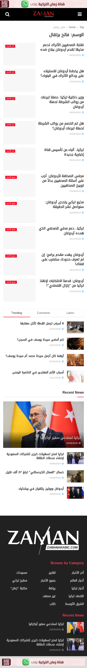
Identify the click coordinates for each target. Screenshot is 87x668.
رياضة (52, 588)
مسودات (21, 573)
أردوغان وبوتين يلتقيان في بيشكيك (41, 489)
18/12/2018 (75, 270)
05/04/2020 (75, 134)
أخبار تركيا (78, 588)
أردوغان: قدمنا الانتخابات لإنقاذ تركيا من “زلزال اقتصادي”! (62, 283)
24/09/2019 (75, 213)
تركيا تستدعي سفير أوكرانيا (60, 437)
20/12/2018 (75, 239)
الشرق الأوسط (74, 604)
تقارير (52, 573)
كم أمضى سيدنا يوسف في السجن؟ (40, 340)
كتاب (53, 604)
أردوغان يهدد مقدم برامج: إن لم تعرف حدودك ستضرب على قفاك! (63, 259)
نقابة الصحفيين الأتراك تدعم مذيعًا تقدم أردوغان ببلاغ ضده (62, 47)
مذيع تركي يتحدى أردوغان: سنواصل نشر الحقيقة (64, 204)
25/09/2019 (75, 191)
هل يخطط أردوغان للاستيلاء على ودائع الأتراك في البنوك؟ (62, 73)
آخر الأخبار (10, 46)
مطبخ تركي (19, 580)
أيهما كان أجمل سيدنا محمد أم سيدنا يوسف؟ (35, 356)
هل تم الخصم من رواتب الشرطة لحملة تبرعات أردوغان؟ (61, 125)
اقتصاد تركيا (76, 596)
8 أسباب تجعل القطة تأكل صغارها (42, 323)
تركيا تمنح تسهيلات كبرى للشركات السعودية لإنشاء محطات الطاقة (35, 456)
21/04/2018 (75, 291)
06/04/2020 (75, 112)
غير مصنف (49, 596)
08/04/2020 (75, 55)
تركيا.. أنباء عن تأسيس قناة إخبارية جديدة (64, 152)
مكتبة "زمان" (18, 588)
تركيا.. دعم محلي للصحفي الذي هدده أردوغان (61, 230)
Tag (82, 27)
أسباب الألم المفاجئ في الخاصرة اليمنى (38, 372)
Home (72, 27)
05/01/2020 (75, 160)
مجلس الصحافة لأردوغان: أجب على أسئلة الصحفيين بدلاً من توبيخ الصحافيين (62, 181)
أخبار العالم (77, 580)
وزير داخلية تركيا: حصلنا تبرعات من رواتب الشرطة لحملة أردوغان (62, 102)
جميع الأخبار (11, 177)
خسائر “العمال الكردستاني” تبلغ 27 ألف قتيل (35, 472)
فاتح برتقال (59, 27)
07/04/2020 (75, 82)
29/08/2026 (72, 443)
